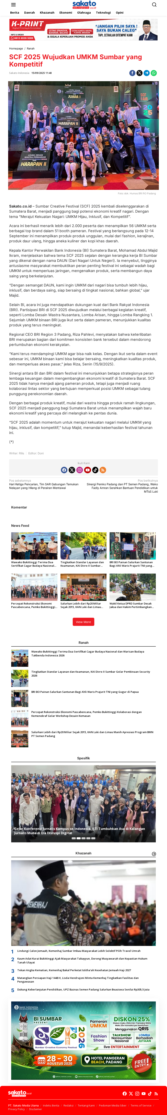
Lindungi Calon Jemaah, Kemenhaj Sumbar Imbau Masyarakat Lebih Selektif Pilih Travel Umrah (79, 951)
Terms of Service (141, 1105)
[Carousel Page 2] (79, 838)
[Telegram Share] (147, 73)
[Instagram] (79, 470)
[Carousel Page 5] (93, 838)
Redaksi (69, 1105)
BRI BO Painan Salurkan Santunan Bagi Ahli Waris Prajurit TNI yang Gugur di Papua (131, 564)
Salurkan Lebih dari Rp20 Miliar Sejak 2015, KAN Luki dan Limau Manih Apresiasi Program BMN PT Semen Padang (82, 605)
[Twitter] (72, 470)
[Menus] (13, 4)
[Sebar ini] (132, 73)
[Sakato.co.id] (84, 4)
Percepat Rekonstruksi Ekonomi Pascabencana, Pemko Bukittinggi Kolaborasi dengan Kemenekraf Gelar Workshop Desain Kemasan (33, 605)
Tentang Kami (86, 1105)
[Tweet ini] (139, 73)
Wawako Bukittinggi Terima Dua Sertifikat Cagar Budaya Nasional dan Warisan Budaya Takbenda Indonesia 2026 (32, 564)
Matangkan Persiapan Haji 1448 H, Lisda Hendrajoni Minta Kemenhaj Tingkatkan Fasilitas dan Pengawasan (78, 979)
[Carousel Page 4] (88, 838)
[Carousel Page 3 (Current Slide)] (83, 838)
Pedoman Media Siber (112, 1105)
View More (83, 622)
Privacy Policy (16, 1109)
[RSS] (103, 470)
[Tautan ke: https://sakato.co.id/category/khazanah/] (154, 854)
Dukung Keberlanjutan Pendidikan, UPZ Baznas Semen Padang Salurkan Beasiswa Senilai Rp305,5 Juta (83, 989)
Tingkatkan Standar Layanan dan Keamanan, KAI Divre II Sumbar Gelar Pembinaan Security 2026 (82, 564)
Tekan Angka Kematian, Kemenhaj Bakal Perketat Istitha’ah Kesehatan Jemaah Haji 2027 (74, 970)
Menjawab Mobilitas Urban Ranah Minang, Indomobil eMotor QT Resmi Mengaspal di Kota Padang (82, 831)
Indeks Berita (51, 1105)
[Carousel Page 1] (74, 838)
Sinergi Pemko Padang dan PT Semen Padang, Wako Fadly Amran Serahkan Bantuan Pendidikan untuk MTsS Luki (122, 486)
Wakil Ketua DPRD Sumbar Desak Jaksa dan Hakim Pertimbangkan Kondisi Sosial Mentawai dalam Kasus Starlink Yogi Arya (131, 605)
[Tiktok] (95, 470)
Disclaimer (35, 1109)
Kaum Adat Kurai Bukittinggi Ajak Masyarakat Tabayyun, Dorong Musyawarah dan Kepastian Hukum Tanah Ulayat (82, 960)
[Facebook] (64, 470)
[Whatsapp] (154, 73)
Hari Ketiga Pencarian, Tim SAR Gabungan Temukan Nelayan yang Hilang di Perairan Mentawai (43, 484)
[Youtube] (87, 470)
